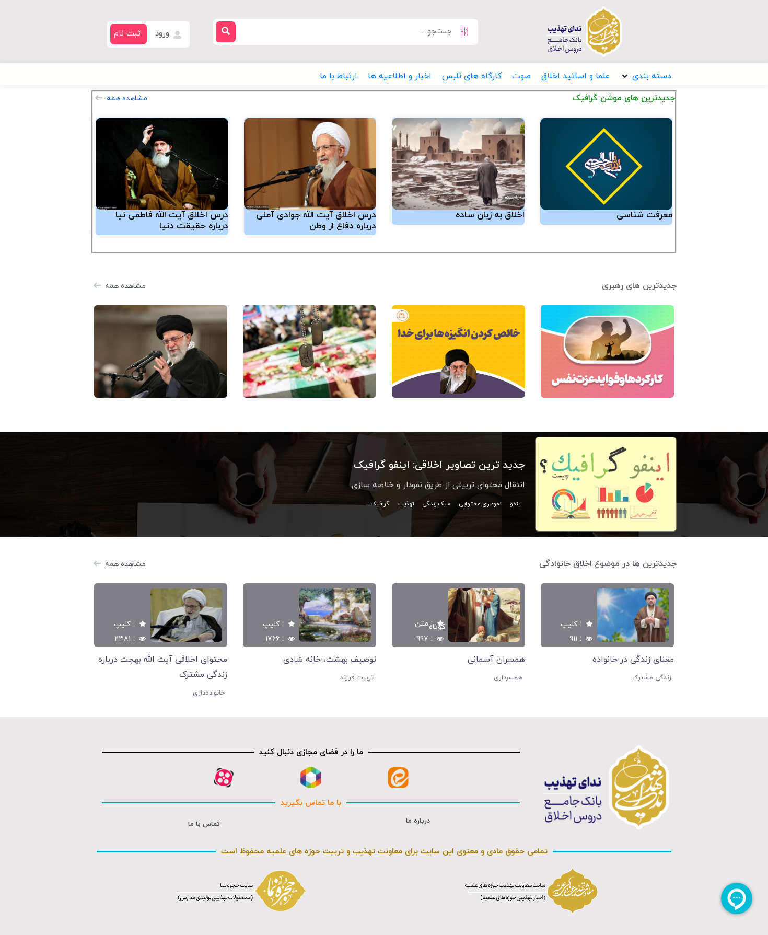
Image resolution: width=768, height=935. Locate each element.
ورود (163, 33)
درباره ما (418, 821)
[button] (646, 76)
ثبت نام (127, 33)
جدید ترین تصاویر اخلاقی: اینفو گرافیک (439, 465)
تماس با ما (204, 824)
